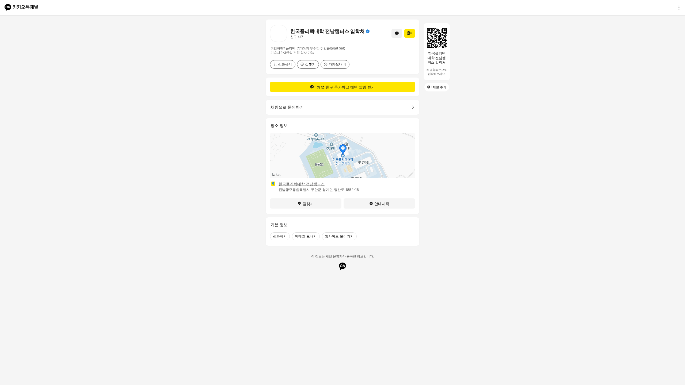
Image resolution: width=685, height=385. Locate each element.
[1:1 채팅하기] (396, 33)
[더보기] (677, 7)
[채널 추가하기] (409, 33)
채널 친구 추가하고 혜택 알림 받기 (346, 87)
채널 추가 (439, 87)
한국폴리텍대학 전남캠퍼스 (302, 184)
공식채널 (368, 31)
